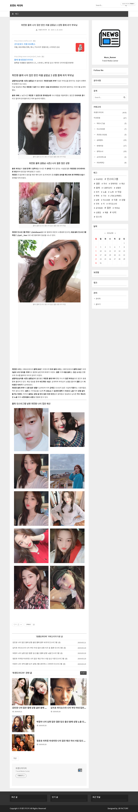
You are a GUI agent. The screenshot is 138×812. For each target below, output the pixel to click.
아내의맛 (99, 179)
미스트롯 (106, 200)
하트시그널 (111, 123)
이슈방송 (110, 118)
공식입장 (99, 208)
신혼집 (98, 213)
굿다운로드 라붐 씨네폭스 (24, 44)
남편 (97, 200)
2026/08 (110, 233)
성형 (123, 200)
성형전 (118, 188)
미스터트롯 (111, 129)
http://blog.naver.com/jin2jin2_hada (27, 56)
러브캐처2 (111, 162)
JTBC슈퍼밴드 (116, 196)
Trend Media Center (23, 771)
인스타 (99, 217)
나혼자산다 (108, 188)
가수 (104, 196)
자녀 (105, 184)
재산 (123, 184)
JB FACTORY (123, 809)
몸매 (98, 188)
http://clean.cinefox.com (23, 41)
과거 (97, 192)
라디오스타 (112, 204)
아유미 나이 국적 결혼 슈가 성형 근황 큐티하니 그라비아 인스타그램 (37, 664)
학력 (97, 196)
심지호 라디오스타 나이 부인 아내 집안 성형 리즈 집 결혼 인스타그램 (38, 648)
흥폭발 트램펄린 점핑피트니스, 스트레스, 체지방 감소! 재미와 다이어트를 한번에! (44, 63)
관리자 (98, 299)
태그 (16, 14)
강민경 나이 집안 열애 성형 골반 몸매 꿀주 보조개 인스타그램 (35, 643)
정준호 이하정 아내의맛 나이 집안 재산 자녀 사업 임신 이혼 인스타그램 (38, 659)
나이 (114, 212)
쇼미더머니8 (111, 157)
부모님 (117, 208)
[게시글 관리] (21, 624)
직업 (119, 192)
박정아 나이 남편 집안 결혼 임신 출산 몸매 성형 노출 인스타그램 (36, 653)
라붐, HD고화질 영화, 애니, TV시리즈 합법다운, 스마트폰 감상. (37, 47)
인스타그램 (112, 179)
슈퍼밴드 (111, 140)
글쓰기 (98, 304)
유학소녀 (111, 151)
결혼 (98, 184)
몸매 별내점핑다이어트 (23, 60)
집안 (109, 208)
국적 (97, 204)
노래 (112, 192)
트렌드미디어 (42, 30)
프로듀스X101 (111, 134)
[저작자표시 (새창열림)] (34, 624)
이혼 (116, 200)
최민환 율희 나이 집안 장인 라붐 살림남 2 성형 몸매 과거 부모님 (49, 25)
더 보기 (83, 673)
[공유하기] (18, 624)
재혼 (106, 213)
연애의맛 (111, 146)
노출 (104, 192)
